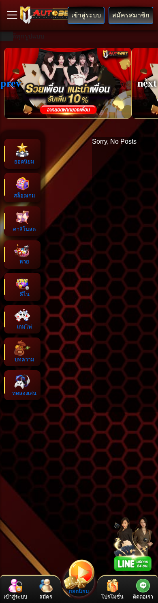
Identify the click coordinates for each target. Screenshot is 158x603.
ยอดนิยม (79, 591)
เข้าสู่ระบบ (86, 15)
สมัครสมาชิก (130, 15)
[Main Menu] (12, 15)
